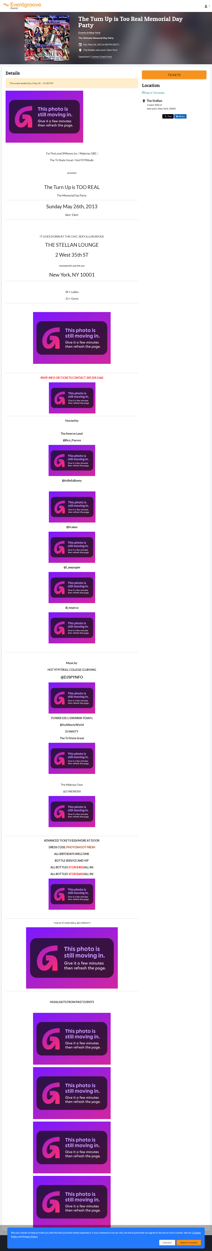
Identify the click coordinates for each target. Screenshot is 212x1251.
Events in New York (89, 32)
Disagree (167, 1243)
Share (182, 116)
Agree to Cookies (188, 1243)
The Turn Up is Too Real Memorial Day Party (130, 22)
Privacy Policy (30, 1236)
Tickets (174, 75)
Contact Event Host (101, 56)
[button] (207, 6)
